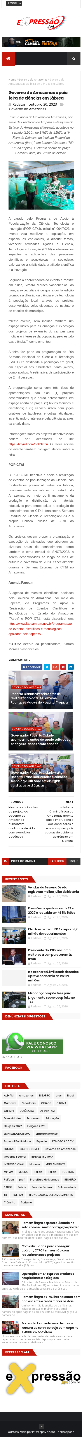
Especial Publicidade (17, 1141)
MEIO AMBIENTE (55, 1164)
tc (5, 1195)
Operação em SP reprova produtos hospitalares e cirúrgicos (47, 1276)
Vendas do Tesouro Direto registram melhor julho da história (53, 889)
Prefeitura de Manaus (44, 1179)
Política (9, 1179)
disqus (73, 861)
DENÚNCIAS (27, 1111)
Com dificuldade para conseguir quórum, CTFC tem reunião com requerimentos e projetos (45, 1250)
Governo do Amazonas (32, 79)
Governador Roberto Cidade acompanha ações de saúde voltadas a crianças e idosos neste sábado (41, 739)
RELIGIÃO (70, 1179)
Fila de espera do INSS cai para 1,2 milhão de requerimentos (53, 931)
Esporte (42, 1141)
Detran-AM (47, 1111)
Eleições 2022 (13, 1126)
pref (22, 1179)
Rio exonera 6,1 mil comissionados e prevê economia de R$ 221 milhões (53, 976)
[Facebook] (73, 4)
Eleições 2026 (36, 1126)
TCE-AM (17, 1195)
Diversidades (12, 1118)
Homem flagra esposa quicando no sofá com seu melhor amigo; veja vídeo (50, 1225)
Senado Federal (42, 1187)
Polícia (52, 1172)
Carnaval (10, 1103)
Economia (33, 1118)
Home (12, 79)
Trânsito (9, 1202)
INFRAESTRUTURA (42, 1156)
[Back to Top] (41, 1426)
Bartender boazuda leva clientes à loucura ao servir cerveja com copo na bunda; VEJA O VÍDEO (50, 1327)
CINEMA (61, 1103)
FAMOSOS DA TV (62, 1141)
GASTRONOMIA (29, 1149)
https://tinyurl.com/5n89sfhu (28, 444)
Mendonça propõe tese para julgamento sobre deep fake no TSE (51, 997)
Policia (38, 1172)
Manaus (35, 1164)
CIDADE (46, 1103)
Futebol (9, 1149)
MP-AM (8, 1172)
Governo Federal (15, 1156)
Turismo (26, 1202)
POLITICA (68, 1172)
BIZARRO (44, 1095)
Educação (52, 1118)
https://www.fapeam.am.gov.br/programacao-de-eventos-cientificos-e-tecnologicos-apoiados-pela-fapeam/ (41, 629)
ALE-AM (9, 1095)
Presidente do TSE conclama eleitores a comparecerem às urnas (50, 954)
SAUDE (8, 1187)
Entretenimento (47, 1134)
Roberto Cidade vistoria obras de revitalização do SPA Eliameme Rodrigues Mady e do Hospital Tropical (39, 698)
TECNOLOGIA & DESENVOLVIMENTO (50, 1195)
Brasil (70, 1095)
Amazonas (26, 1095)
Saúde (22, 1187)
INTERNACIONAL (14, 1164)
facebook (57, 861)
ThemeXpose (65, 1432)
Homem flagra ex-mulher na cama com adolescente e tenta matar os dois (50, 1299)
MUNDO (23, 1172)
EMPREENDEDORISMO (17, 1134)
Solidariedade (67, 1187)
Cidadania (29, 1103)
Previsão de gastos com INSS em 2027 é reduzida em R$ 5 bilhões (52, 910)
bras (59, 1095)
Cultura (9, 1111)
